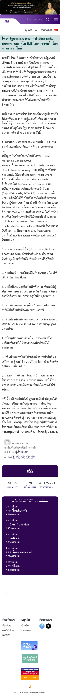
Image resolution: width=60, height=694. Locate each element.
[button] (55, 19)
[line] (23, 457)
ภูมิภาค (28, 30)
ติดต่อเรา (6, 635)
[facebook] (13, 457)
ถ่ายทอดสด (46, 30)
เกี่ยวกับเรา (7, 626)
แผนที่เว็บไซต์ (8, 630)
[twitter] (18, 457)
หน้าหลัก (25, 626)
